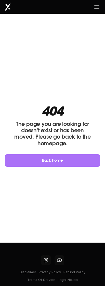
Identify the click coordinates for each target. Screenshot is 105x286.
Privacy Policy (50, 272)
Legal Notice (68, 280)
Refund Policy (74, 272)
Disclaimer (28, 272)
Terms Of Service (41, 280)
